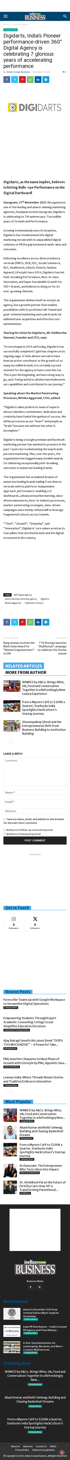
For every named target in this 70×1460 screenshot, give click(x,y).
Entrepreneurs (10, 1048)
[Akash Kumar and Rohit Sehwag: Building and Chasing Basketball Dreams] (10, 1132)
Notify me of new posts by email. (23, 834)
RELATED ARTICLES (23, 666)
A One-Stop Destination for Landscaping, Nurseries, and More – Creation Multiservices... (43, 1346)
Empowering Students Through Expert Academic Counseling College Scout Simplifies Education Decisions (29, 1022)
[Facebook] (6, 79)
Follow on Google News (43, 1450)
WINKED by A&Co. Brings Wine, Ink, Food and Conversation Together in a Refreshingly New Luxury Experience (43, 688)
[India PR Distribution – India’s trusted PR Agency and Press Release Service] (11, 1331)
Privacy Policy (22, 1450)
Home (6, 24)
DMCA (53, 1446)
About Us (15, 1446)
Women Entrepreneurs (30, 1173)
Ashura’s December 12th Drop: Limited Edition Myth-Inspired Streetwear (41, 1313)
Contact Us (41, 1446)
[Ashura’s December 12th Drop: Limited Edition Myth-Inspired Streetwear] (11, 1314)
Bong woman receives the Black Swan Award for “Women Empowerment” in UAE (19, 648)
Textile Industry (30, 1319)
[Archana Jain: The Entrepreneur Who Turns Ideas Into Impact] (10, 1170)
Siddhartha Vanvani (34, 603)
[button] (5, 16)
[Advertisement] (35, 6)
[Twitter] (14, 79)
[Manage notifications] (62, 1452)
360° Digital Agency (23, 594)
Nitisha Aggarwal (13, 603)
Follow (14, 917)
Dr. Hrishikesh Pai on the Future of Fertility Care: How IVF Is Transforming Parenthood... (43, 1186)
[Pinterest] (22, 79)
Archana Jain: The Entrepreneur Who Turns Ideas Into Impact (41, 1167)
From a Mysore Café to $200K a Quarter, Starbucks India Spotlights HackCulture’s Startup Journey (43, 708)
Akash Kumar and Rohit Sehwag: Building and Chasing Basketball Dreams (41, 1131)
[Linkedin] (38, 79)
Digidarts (45, 599)
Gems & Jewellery (11, 1067)
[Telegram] (45, 79)
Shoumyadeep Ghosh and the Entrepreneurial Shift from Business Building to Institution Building (44, 727)
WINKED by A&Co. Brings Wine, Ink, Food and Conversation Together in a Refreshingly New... (42, 1114)
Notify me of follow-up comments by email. (29, 830)
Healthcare (25, 1193)
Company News (20, 24)
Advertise (28, 1446)
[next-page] (11, 742)
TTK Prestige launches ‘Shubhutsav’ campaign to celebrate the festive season (52, 648)
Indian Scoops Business (18, 72)
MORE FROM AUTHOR (25, 672)
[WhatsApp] (30, 79)
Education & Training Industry (16, 1030)
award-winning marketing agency (21, 599)
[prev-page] (5, 742)
